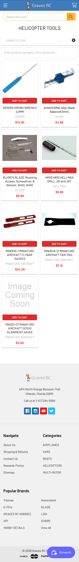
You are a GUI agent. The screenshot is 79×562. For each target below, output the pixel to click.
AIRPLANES (51, 445)
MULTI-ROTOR (52, 472)
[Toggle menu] (5, 5)
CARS (46, 451)
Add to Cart (19, 100)
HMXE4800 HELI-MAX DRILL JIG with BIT (59, 179)
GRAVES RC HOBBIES (17, 514)
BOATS (47, 458)
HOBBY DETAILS (14, 527)
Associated (48, 500)
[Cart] (74, 5)
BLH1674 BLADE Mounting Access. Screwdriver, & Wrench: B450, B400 (20, 181)
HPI (5, 521)
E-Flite (7, 507)
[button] (73, 40)
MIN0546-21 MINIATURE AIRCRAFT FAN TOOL (59, 252)
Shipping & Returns (15, 451)
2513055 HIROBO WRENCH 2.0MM (20, 109)
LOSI (44, 514)
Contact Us (10, 458)
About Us (9, 445)
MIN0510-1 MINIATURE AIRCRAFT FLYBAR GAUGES (20, 254)
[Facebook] (27, 411)
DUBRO (45, 521)
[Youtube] (43, 411)
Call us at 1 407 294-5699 (39, 400)
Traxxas (8, 500)
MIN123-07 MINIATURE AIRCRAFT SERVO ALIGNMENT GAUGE (19, 328)
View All (46, 527)
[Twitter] (51, 411)
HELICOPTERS (52, 465)
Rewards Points (13, 465)
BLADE (46, 507)
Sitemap (8, 472)
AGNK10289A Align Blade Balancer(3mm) (59, 109)
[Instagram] (35, 411)
